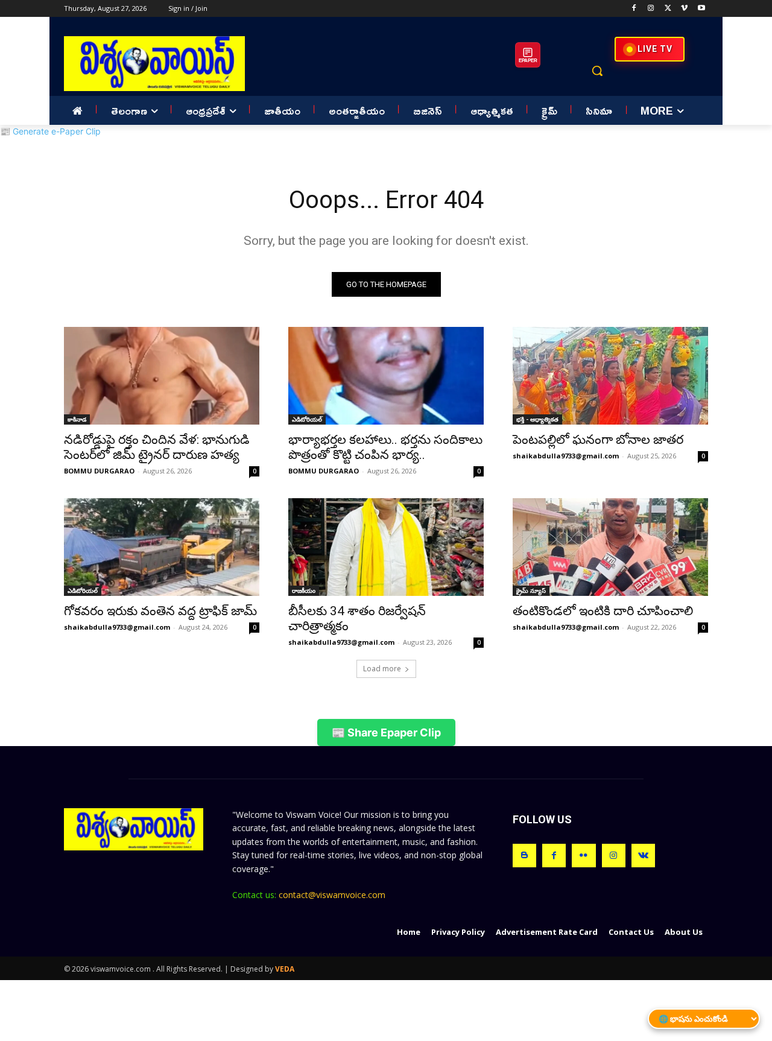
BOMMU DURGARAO (99, 470)
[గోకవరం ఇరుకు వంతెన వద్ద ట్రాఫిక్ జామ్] (161, 547)
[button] (597, 70)
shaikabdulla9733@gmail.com (566, 455)
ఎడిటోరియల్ (307, 419)
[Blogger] (524, 855)
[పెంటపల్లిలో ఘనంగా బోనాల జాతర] (610, 376)
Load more (382, 668)
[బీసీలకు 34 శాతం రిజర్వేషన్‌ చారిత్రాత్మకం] (386, 547)
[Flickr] (583, 855)
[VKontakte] (643, 855)
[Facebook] (634, 9)
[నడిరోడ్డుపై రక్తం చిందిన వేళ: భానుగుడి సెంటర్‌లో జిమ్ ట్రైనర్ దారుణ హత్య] (161, 376)
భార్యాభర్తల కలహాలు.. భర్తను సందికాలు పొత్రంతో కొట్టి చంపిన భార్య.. (385, 447)
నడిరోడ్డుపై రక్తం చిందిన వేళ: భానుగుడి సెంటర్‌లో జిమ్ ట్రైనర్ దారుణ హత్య (157, 447)
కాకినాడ (77, 419)
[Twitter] (668, 9)
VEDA (284, 969)
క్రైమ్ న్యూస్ (531, 590)
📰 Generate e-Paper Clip (50, 131)
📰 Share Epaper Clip (386, 732)
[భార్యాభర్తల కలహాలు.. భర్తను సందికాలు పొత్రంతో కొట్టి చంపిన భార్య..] (386, 376)
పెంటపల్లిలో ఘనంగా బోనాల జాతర (598, 439)
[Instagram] (651, 9)
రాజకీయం (303, 590)
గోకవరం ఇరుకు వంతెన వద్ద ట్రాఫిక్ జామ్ (160, 611)
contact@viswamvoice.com (332, 894)
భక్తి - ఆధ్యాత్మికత (537, 419)
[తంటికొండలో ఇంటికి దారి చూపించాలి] (610, 547)
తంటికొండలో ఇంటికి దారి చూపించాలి (603, 611)
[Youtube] (701, 9)
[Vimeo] (684, 9)
